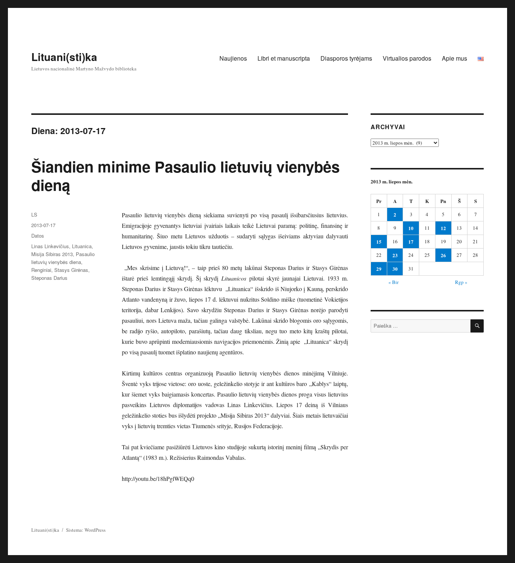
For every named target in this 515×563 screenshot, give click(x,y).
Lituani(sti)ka (64, 56)
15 (379, 241)
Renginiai (41, 269)
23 (395, 255)
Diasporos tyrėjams (346, 58)
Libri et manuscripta (284, 58)
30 (395, 268)
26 (443, 255)
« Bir (393, 282)
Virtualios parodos (407, 58)
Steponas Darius (49, 277)
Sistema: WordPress (86, 529)
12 (443, 228)
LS (34, 214)
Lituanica (82, 246)
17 (411, 241)
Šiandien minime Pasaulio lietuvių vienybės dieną (185, 175)
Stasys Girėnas (71, 269)
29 (379, 268)
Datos (37, 235)
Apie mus (454, 58)
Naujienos (233, 58)
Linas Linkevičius (50, 246)
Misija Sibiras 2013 (52, 254)
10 (411, 228)
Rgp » (461, 282)
